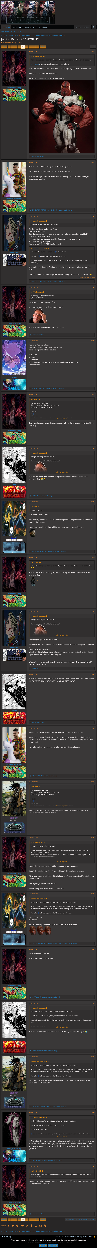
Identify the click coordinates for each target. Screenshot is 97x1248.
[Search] (94, 27)
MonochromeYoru (14, 198)
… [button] (12, 47)
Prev (4, 47)
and (42, 496)
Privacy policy (82, 1236)
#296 (93, 950)
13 (15, 47)
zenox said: (34, 399)
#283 (93, 216)
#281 (93, 51)
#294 (93, 838)
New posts (5, 31)
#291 (93, 675)
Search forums (16, 31)
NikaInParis (7, 43)
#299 (93, 1113)
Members (43, 27)
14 (19, 47)
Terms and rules (70, 1236)
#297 (93, 1003)
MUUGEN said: (36, 1171)
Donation (17, 27)
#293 (93, 782)
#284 (93, 287)
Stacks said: (35, 562)
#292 (93, 728)
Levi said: (34, 507)
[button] (22, 27)
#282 (93, 162)
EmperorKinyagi (14, 87)
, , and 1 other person (54, 943)
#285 (93, 341)
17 (30, 47)
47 (37, 47)
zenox (14, 377)
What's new (29, 27)
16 (26, 47)
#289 (93, 558)
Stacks (14, 484)
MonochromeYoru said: (39, 248)
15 (23, 47)
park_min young (14, 1148)
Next (42, 47)
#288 (93, 502)
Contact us (59, 1236)
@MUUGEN (35, 64)
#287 (93, 448)
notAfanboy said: (37, 56)
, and (48, 281)
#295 (93, 894)
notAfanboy (14, 252)
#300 (93, 1166)
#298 (93, 1057)
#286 (93, 395)
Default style (7, 1236)
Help (90, 1236)
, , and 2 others (52, 210)
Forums (6, 27)
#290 (93, 611)
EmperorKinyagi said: (38, 221)
